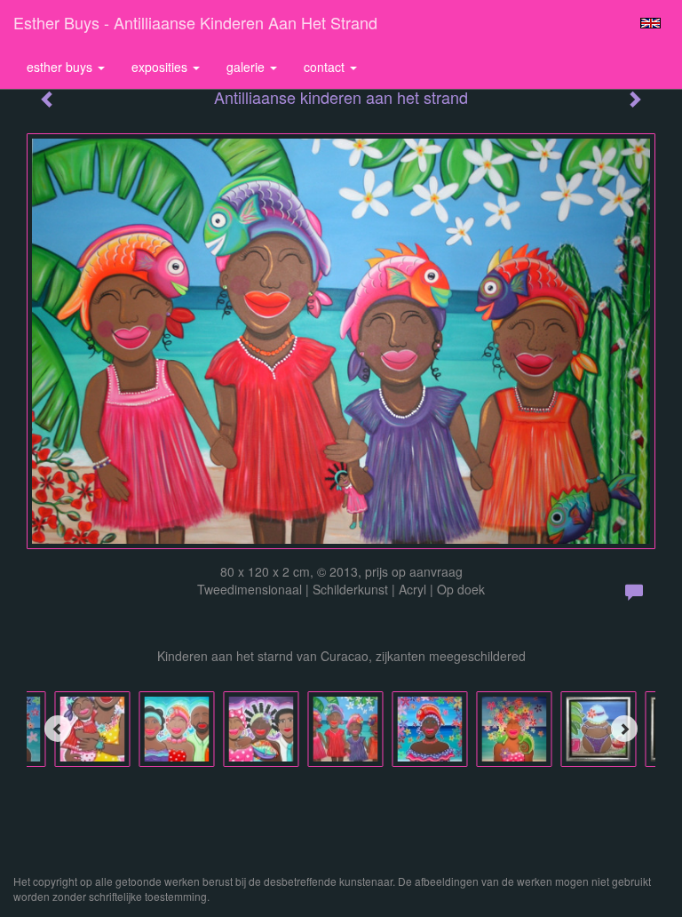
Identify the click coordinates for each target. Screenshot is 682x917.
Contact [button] (326, 67)
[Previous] (57, 728)
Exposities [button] (161, 67)
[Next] (624, 728)
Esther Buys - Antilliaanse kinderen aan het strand (195, 22)
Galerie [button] (247, 67)
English (650, 23)
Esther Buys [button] (61, 67)
